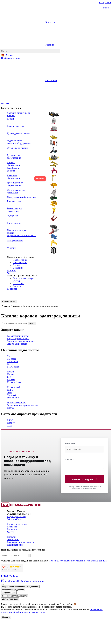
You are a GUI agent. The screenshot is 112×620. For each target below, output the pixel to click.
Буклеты (17, 286)
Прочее (10, 408)
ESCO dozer (13, 366)
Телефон (69, 460)
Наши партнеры (15, 545)
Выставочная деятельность (20, 542)
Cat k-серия (12, 361)
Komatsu (11, 379)
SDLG (10, 390)
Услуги (10, 273)
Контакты (50, 22)
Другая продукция (10, 599)
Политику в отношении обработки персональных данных (78, 560)
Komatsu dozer (14, 382)
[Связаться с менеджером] (2, 584)
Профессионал (20, 260)
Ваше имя (70, 443)
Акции (16, 265)
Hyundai (11, 374)
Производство (20, 262)
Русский (107, 2)
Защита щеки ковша (17, 344)
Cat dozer (11, 359)
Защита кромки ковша (18, 338)
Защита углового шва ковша (21, 341)
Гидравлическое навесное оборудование (20, 587)
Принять (6, 617)
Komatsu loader (14, 387)
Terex (9, 392)
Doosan (10, 364)
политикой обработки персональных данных (86, 487)
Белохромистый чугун (18, 336)
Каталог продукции (17, 524)
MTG (9, 425)
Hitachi (10, 371)
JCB (9, 377)
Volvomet (11, 395)
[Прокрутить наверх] (2, 579)
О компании (13, 539)
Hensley (11, 423)
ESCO (10, 420)
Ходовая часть (8, 593)
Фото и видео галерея (23, 278)
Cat (8, 356)
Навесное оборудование (13, 590)
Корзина (49, 44)
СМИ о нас (18, 283)
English (106, 7)
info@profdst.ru (14, 519)
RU (101, 2)
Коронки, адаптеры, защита (14, 596)
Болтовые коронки (16, 402)
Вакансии (18, 268)
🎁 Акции (7, 55)
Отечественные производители (22, 405)
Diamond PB (13, 397)
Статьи (16, 281)
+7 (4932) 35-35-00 (16, 516)
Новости (11, 270)
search (32, 323)
